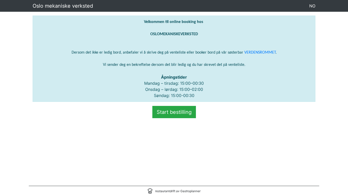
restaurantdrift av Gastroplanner (177, 191)
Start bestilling (174, 112)
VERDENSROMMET (260, 53)
